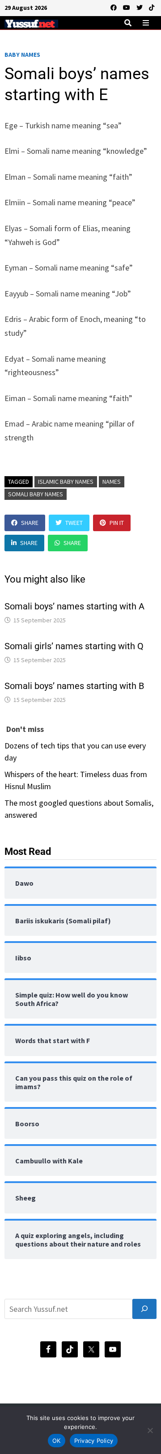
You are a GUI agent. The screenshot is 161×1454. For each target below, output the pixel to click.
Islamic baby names (65, 482)
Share (29, 523)
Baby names (22, 55)
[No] (149, 1430)
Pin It (117, 523)
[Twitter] (140, 7)
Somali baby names (35, 494)
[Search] (144, 1309)
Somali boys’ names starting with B (74, 686)
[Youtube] (127, 7)
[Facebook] (114, 7)
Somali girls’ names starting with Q (74, 646)
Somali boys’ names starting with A (74, 606)
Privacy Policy (94, 1440)
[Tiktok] (152, 7)
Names (111, 482)
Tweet (74, 523)
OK (56, 1440)
